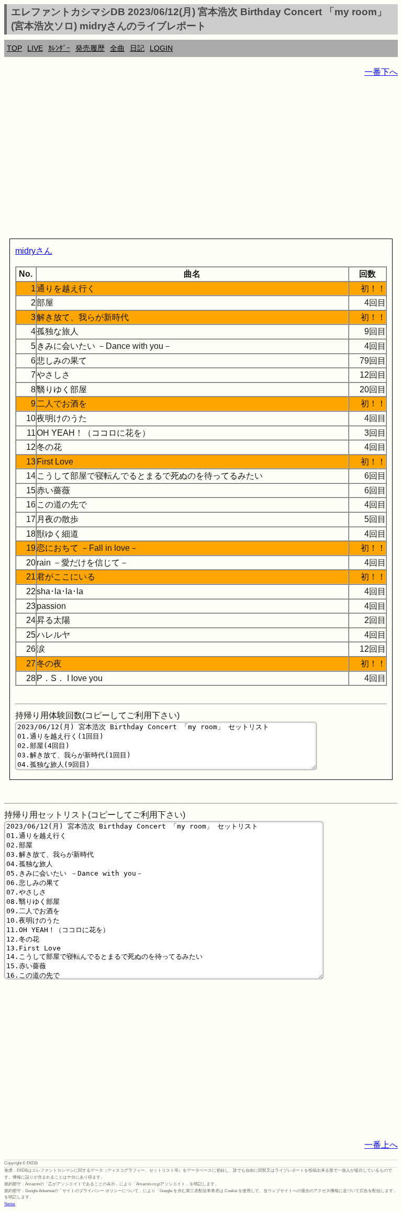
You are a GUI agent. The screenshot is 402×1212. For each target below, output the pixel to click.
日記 (137, 48)
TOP (14, 48)
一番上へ (381, 1144)
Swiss (9, 1204)
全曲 (117, 48)
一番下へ (381, 71)
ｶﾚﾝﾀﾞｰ (59, 48)
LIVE (35, 48)
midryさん (33, 250)
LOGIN (161, 48)
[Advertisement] (201, 160)
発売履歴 (90, 48)
